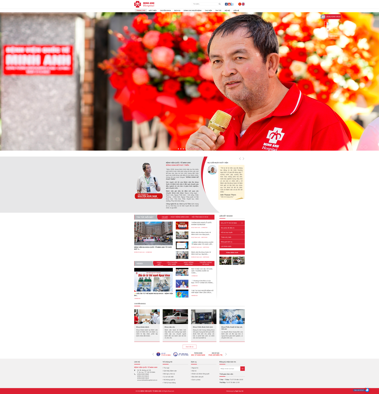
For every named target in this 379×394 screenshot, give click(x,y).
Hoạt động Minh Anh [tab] (180, 217)
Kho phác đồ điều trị (227, 228)
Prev (361, 147)
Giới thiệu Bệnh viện (170, 371)
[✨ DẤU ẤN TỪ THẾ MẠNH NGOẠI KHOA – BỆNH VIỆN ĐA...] (153, 282)
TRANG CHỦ (140, 10)
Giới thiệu (153, 10)
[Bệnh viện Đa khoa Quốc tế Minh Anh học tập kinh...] (182, 255)
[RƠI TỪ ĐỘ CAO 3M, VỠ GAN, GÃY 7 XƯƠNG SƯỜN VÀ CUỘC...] (182, 272)
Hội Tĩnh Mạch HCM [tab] (200, 217)
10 (200, 149)
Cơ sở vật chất (168, 377)
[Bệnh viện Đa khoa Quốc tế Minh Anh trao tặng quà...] (182, 235)
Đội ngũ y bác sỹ (169, 374)
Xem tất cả (189, 347)
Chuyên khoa (165, 10)
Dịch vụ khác (195, 380)
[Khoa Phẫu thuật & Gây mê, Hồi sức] (232, 317)
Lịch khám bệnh (226, 246)
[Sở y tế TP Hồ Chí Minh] (163, 354)
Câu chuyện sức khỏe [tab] (172, 263)
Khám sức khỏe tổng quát (200, 374)
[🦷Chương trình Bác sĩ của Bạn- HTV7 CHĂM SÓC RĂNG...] (182, 286)
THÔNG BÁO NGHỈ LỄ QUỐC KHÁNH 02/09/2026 (201, 223)
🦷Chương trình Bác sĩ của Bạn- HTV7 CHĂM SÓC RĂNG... (202, 282)
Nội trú (193, 371)
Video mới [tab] (159, 263)
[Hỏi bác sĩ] (328, 36)
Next (365, 147)
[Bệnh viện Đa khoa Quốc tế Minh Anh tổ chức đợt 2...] (153, 233)
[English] (243, 4)
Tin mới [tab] (165, 217)
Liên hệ (236, 10)
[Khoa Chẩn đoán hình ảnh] (203, 316)
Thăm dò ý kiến (226, 237)
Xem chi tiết (16, 113)
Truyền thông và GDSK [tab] (205, 263)
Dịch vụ (177, 10)
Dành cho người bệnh (192, 10)
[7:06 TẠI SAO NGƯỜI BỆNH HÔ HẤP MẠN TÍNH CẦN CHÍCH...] (182, 294)
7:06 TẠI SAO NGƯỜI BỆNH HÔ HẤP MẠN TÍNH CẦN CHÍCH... (202, 291)
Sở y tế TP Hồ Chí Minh (229, 223)
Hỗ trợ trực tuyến (227, 232)
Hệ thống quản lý (169, 380)
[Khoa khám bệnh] (147, 316)
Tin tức (218, 10)
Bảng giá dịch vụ (226, 242)
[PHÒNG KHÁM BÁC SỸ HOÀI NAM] (198, 354)
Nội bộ (227, 10)
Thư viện (208, 10)
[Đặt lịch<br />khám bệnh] (328, 24)
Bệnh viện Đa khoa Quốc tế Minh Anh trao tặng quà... (201, 233)
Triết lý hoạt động (169, 383)
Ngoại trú (194, 368)
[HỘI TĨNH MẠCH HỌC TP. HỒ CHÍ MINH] (181, 354)
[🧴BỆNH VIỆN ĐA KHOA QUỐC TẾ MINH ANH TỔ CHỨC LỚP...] (182, 245)
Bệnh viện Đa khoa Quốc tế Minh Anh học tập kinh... (201, 253)
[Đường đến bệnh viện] (328, 30)
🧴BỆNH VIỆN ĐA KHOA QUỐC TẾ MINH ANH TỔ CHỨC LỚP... (202, 243)
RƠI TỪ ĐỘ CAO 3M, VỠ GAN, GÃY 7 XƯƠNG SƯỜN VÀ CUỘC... (202, 271)
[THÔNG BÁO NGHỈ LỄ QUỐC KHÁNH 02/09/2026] (182, 225)
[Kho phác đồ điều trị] (215, 354)
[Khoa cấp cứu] (175, 317)
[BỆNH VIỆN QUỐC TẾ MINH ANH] (144, 4)
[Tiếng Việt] (239, 4)
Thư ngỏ (166, 368)
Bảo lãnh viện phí (197, 377)
